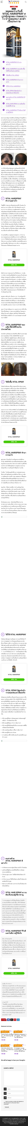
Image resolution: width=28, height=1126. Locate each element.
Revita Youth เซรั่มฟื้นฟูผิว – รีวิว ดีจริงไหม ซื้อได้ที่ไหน (7, 1036)
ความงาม (13, 8)
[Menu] (2, 2)
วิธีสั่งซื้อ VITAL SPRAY (12, 75)
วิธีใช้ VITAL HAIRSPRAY (13, 86)
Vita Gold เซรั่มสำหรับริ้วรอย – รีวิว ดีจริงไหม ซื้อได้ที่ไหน (7, 1049)
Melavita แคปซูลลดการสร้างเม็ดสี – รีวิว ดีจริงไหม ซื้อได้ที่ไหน (20, 1036)
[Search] (25, 2)
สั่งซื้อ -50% (14, 265)
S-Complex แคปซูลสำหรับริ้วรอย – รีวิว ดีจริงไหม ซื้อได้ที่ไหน (20, 1049)
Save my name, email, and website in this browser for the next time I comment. (14, 1103)
